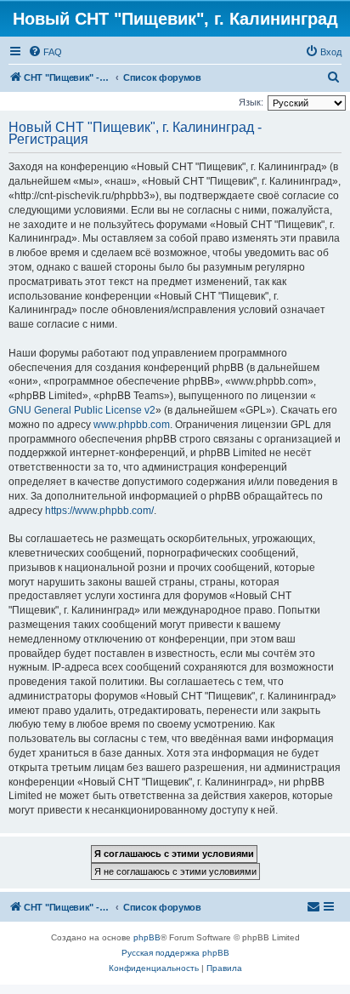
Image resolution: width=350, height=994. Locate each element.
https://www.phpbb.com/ (99, 511)
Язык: (251, 102)
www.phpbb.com (131, 425)
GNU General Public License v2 (81, 410)
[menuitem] (45, 52)
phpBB (147, 937)
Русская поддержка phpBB (175, 952)
